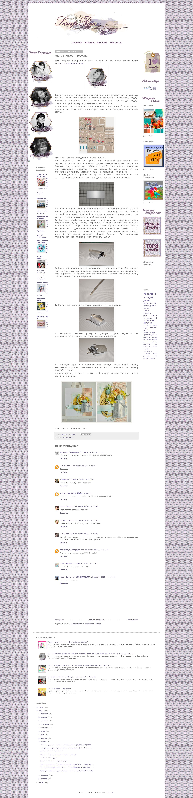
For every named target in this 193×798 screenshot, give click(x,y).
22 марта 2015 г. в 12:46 (79, 493)
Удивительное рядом (42, 218)
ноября (44, 717)
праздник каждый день (149, 297)
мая (43, 735)
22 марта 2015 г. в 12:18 (91, 452)
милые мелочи (66, 466)
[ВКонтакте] (145, 89)
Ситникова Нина (67, 534)
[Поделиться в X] (86, 434)
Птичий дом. (47, 325)
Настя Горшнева (67, 520)
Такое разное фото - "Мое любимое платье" (68, 642)
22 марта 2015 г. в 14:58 (86, 520)
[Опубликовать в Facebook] (88, 434)
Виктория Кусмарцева (69, 452)
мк (156, 344)
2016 (41, 707)
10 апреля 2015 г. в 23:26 (103, 577)
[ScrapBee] (151, 72)
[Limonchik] (29, 110)
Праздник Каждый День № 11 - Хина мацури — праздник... (67, 768)
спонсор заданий (149, 358)
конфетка (146, 354)
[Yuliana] (29, 160)
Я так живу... (40, 257)
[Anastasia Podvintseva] (29, 135)
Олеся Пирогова (67, 507)
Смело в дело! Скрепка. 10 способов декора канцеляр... (67, 745)
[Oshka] (40, 147)
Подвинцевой (77, 64)
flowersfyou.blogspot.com (72, 550)
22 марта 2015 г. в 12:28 (81, 479)
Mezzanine (41, 199)
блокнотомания (149, 332)
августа (45, 728)
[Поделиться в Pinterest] (90, 434)
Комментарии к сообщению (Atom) (86, 624)
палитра (147, 323)
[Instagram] (147, 89)
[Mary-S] (40, 71)
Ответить (64, 459)
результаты (149, 303)
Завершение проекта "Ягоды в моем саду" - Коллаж (71, 677)
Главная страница (96, 620)
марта (44, 742)
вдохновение (147, 351)
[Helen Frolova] (40, 122)
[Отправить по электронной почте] (82, 434)
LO (156, 335)
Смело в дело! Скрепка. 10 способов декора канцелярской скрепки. (79, 665)
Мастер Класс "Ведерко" (51, 751)
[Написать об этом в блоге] (84, 434)
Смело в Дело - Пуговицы (59, 689)
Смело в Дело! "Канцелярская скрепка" (58, 755)
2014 (41, 783)
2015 (41, 711)
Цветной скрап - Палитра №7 (53, 761)
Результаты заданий (49, 758)
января (44, 779)
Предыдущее (133, 620)
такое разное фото (147, 313)
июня (43, 731)
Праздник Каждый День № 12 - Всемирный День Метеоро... (67, 748)
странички (148, 320)
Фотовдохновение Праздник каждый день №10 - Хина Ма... (67, 764)
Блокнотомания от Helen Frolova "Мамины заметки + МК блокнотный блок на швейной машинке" (91, 654)
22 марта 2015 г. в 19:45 (85, 563)
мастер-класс (68, 438)
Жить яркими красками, (42, 242)
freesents (64, 479)
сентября (45, 724)
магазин (146, 337)
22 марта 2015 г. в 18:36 (96, 550)
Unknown (63, 493)
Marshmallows (42, 317)
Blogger (109, 792)
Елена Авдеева (66, 563)
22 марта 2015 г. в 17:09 (86, 534)
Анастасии (63, 64)
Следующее (59, 620)
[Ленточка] (40, 97)
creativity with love (42, 175)
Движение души (41, 300)
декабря (45, 714)
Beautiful (47, 249)
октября (45, 721)
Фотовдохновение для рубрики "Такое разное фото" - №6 (66, 771)
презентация (148, 335)
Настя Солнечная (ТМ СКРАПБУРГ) (75, 577)
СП (155, 318)
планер (154, 356)
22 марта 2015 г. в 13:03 (86, 507)
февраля (45, 775)
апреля (44, 738)
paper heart (42, 283)
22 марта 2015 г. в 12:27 (84, 466)
